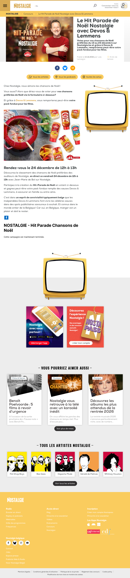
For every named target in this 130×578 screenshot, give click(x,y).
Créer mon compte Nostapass (100, 512)
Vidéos (49, 519)
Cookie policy (107, 572)
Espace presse (12, 556)
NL (36, 6)
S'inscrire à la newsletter (57, 516)
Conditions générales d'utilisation (45, 572)
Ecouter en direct (13, 512)
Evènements (52, 523)
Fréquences (11, 527)
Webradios (10, 519)
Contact (9, 549)
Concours (28, 14)
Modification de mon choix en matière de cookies (65, 575)
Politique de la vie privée (70, 572)
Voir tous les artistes (65, 483)
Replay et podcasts (14, 516)
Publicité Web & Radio (15, 559)
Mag (48, 512)
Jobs (8, 552)
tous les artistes (40, 77)
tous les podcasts (67, 77)
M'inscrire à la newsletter (98, 516)
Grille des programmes (15, 523)
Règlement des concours (91, 572)
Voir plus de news (65, 428)
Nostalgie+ (51, 530)
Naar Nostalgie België (15, 563)
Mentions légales (24, 572)
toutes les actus (93, 77)
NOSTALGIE (12, 14)
